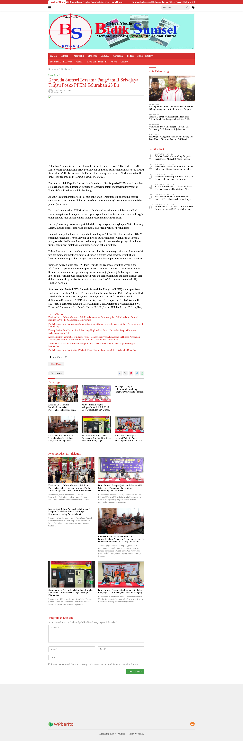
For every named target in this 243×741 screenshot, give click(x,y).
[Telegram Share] (137, 373)
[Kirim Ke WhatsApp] (142, 373)
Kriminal (105, 55)
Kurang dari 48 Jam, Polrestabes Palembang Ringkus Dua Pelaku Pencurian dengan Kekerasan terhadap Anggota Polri (92, 331)
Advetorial (118, 55)
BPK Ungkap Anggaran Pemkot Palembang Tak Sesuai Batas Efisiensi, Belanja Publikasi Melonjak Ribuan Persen (171, 138)
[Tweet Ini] (125, 373)
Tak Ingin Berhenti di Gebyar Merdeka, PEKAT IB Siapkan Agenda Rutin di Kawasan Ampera (171, 108)
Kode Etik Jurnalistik (97, 61)
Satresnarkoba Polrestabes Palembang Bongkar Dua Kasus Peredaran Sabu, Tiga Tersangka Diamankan (91, 344)
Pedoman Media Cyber (61, 61)
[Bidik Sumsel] (121, 31)
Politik (130, 55)
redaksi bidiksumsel (62, 90)
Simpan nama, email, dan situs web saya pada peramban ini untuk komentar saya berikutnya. (94, 664)
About (114, 61)
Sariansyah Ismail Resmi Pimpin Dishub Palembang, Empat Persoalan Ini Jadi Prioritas (174, 167)
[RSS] (192, 724)
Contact (124, 61)
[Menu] (50, 7)
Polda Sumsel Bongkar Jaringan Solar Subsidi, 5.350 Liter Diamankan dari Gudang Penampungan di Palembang (96, 325)
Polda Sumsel (54, 75)
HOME (53, 55)
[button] (187, 7)
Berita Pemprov (145, 55)
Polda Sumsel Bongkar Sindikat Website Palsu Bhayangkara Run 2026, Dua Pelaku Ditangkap (92, 350)
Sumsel (64, 55)
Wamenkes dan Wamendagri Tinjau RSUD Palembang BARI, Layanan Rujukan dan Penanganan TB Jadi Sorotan (169, 128)
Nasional (92, 55)
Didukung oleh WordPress (112, 733)
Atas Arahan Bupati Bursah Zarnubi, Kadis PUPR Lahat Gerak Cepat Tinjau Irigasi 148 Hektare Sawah (173, 197)
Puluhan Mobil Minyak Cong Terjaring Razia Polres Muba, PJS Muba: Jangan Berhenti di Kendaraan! (173, 157)
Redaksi (79, 61)
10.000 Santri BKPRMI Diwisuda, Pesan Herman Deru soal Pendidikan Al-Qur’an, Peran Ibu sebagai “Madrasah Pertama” (173, 187)
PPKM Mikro (56, 364)
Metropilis (79, 55)
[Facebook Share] (120, 373)
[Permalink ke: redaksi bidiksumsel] (50, 91)
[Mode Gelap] (193, 7)
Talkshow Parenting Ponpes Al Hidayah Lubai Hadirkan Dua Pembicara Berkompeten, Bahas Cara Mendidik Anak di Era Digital (174, 177)
